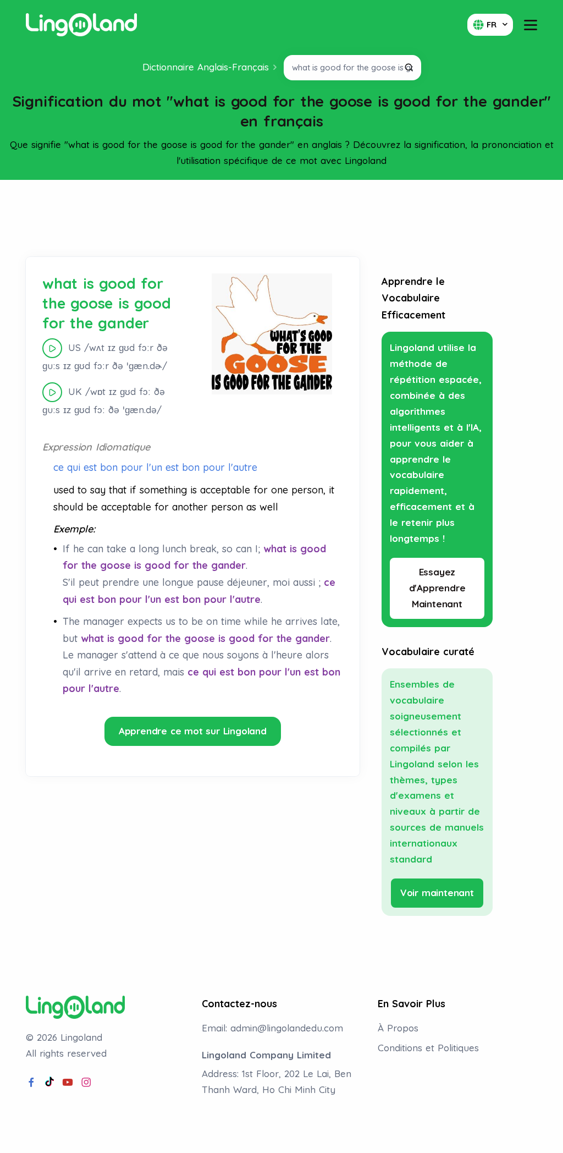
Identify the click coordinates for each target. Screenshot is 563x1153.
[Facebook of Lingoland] (31, 1082)
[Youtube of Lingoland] (67, 1082)
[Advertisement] (281, 218)
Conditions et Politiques (428, 1047)
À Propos (398, 1028)
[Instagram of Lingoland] (86, 1082)
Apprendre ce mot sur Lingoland (193, 731)
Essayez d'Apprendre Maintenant (437, 588)
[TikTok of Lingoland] (49, 1082)
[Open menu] (530, 25)
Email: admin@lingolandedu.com (272, 1028)
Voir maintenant (437, 892)
